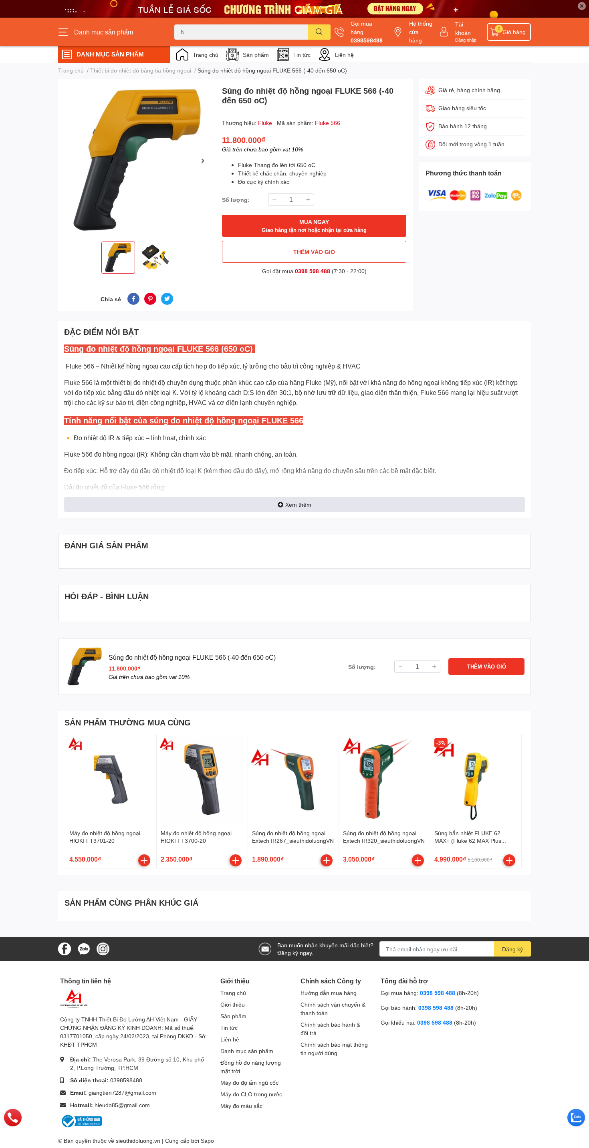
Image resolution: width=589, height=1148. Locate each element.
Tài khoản (463, 28)
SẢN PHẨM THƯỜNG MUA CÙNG (128, 722)
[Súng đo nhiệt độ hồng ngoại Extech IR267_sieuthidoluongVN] (293, 779)
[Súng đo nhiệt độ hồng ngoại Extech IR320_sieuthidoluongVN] (384, 779)
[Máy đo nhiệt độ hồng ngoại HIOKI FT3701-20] (111, 779)
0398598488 (367, 40)
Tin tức (302, 54)
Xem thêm (298, 504)
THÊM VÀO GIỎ (314, 251)
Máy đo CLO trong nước (251, 1094)
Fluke (266, 122)
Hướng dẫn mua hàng (329, 992)
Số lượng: (236, 199)
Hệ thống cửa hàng (420, 32)
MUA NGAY (314, 225)
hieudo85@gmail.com (122, 1105)
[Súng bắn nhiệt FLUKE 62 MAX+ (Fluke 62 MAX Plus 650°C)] (476, 779)
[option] (137, 160)
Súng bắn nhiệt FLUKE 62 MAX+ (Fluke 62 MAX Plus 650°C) (467, 841)
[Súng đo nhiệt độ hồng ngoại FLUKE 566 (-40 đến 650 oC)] (137, 160)
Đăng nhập (465, 39)
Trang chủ (205, 54)
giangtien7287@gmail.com (122, 1092)
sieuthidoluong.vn (138, 1140)
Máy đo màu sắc (241, 1105)
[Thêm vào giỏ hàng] (144, 860)
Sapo (207, 1140)
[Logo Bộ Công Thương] (81, 1120)
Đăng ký (512, 949)
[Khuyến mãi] (294, 9)
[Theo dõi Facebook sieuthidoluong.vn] (64, 948)
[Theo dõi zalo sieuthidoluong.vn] (83, 948)
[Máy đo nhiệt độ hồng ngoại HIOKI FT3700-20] (202, 779)
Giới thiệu (232, 1004)
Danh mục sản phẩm (246, 1050)
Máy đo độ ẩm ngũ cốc (249, 1082)
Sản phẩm (256, 54)
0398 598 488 (312, 271)
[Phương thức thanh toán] (475, 194)
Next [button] (203, 160)
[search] (319, 32)
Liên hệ (344, 54)
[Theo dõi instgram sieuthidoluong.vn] (103, 948)
